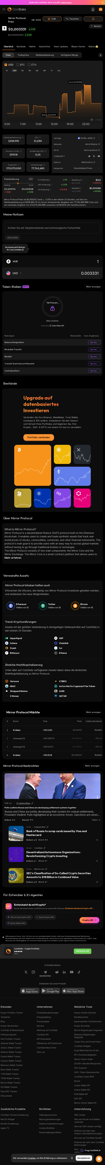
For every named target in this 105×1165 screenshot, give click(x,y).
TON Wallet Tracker (10, 1074)
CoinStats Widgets (82, 1046)
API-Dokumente (44, 1039)
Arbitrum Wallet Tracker (11, 1052)
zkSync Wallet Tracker (11, 1048)
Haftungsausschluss (48, 1115)
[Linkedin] (64, 973)
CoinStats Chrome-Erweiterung (14, 1115)
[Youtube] (71, 973)
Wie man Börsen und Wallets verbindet (87, 1120)
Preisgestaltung (44, 1017)
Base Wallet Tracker (10, 1069)
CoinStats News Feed (46, 1048)
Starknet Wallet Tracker (11, 1043)
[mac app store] (73, 991)
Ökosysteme (6, 1096)
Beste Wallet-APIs (18, 923)
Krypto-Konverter (82, 1026)
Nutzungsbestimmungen (50, 1119)
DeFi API (78, 1098)
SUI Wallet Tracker (9, 1087)
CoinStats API (43, 1034)
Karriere (40, 1026)
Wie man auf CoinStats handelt (88, 1138)
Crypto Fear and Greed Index (87, 1042)
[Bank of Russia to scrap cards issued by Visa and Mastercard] (16, 833)
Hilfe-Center (79, 1115)
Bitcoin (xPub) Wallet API (85, 1103)
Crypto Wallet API (82, 1085)
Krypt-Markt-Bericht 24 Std (86, 1050)
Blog (3, 1021)
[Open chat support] (99, 1159)
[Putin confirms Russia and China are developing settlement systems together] (52, 786)
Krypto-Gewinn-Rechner (85, 1013)
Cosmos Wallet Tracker (11, 1061)
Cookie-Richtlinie (47, 1128)
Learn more (66, 2)
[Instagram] (33, 973)
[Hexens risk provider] (52, 325)
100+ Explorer (80, 1068)
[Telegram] (89, 156)
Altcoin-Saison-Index (83, 1059)
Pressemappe (43, 1021)
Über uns (41, 1052)
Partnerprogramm (8, 1034)
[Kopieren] (94, 138)
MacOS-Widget (7, 1119)
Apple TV (5, 1128)
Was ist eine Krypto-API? (21, 917)
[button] (94, 138)
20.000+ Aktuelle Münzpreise (87, 1063)
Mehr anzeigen (93, 286)
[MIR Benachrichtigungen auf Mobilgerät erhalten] (93, 18)
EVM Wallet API (81, 1094)
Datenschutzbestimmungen (51, 1123)
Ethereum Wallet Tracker (12, 1065)
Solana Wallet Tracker (11, 1056)
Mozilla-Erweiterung (10, 1123)
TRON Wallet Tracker (10, 1078)
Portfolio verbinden (38, 437)
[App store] (30, 991)
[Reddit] (57, 973)
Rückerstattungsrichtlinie (50, 1132)
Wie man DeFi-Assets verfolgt (87, 1126)
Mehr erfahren (52, 321)
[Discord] (99, 156)
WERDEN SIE (82, 951)
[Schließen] (101, 2)
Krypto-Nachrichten (9, 1026)
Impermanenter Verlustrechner (88, 1021)
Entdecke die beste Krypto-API (78, 908)
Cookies (32, 1158)
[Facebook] (79, 973)
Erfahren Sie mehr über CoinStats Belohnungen (89, 1143)
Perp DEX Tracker (9, 1091)
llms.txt (77, 1081)
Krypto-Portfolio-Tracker (12, 1013)
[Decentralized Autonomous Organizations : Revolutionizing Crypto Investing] (16, 854)
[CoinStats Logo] (17, 9)
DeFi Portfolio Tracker (11, 1039)
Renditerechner (81, 1017)
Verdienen (5, 1017)
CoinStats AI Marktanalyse (12, 1030)
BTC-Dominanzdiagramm (85, 1055)
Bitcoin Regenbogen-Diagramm (88, 1030)
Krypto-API (88, 920)
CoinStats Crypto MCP (84, 1076)
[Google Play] (50, 991)
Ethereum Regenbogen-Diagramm (85, 1035)
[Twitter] (94, 156)
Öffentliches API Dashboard (49, 1043)
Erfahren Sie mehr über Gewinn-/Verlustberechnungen (88, 1132)
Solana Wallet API (82, 1090)
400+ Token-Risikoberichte (86, 1072)
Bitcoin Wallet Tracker (10, 1083)
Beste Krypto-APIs (46, 917)
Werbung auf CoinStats (47, 1030)
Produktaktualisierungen (48, 1013)
